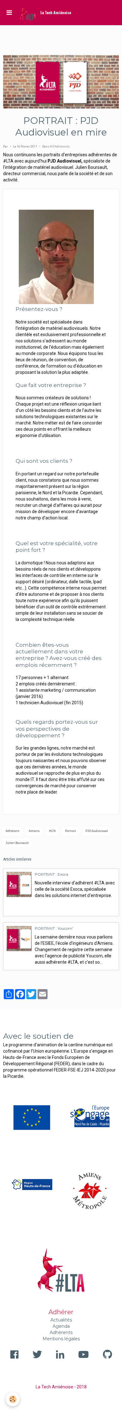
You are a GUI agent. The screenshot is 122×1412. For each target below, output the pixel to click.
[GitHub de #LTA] (107, 1354)
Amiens (34, 831)
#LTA (52, 831)
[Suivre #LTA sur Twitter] (37, 1354)
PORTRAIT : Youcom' (54, 928)
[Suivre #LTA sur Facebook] (14, 1354)
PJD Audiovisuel (96, 831)
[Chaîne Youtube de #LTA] (83, 1354)
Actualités (61, 1320)
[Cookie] (13, 1399)
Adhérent (12, 831)
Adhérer (61, 1312)
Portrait (70, 831)
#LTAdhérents (59, 146)
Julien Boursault (17, 842)
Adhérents (61, 1332)
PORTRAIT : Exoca (51, 874)
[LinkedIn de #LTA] (60, 1354)
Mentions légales (61, 1339)
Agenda (61, 1326)
